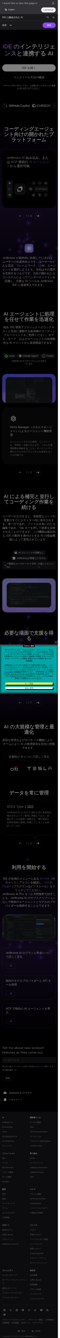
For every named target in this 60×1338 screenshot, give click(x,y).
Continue (48, 10)
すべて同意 (29, 684)
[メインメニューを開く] (53, 17)
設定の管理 (29, 688)
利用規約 (17, 672)
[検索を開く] (48, 17)
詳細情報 (29, 661)
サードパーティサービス (20, 674)
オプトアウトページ (19, 676)
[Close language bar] (53, 3)
